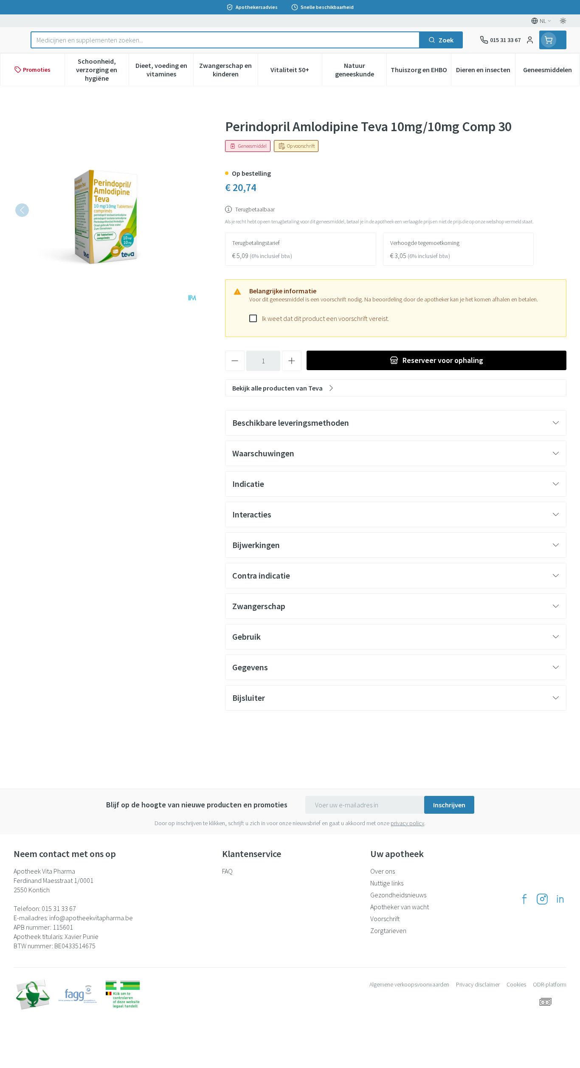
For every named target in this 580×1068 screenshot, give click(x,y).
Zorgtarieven (388, 930)
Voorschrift (385, 918)
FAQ (227, 871)
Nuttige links (386, 883)
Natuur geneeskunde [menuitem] (360, 69)
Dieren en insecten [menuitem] (485, 71)
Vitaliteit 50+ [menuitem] (296, 71)
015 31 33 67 (59, 908)
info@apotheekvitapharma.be (91, 917)
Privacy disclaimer (478, 984)
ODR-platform (549, 984)
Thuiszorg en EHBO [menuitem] (421, 71)
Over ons (382, 871)
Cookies (516, 984)
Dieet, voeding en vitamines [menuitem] (164, 69)
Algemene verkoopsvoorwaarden (409, 984)
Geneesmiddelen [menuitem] (551, 71)
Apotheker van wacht (399, 906)
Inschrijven (449, 805)
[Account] (530, 40)
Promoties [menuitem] (37, 69)
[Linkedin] (560, 899)
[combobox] (225, 39)
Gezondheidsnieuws (398, 895)
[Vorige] (22, 210)
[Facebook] (524, 899)
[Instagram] (542, 899)
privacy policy (407, 823)
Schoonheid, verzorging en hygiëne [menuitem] (102, 69)
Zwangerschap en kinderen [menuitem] (228, 69)
